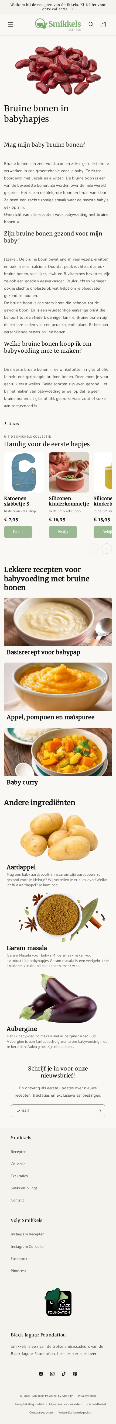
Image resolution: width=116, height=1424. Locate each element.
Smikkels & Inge (24, 1188)
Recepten (18, 1152)
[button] (11, 24)
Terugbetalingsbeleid (29, 1404)
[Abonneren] (99, 1110)
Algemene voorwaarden (65, 1404)
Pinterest (18, 1271)
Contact (17, 1200)
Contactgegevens (41, 1412)
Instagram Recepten (28, 1234)
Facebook (19, 1259)
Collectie (18, 1164)
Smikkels (38, 1396)
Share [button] (14, 424)
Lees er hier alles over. (77, 1353)
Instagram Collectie (27, 1247)
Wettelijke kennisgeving (75, 1412)
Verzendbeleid (96, 1404)
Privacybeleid (87, 1396)
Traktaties (19, 1176)
